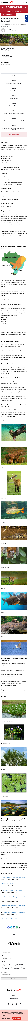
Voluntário (16, 968)
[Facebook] (20, 1004)
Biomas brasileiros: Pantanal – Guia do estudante (13, 877)
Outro (24, 968)
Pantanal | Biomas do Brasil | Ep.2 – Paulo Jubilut (13, 912)
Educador (8, 964)
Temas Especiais (18, 11)
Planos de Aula (10, 11)
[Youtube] (12, 1004)
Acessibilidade (14, 998)
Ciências (3, 50)
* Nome (3, 950)
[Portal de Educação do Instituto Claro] (14, 992)
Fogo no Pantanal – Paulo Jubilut (9, 919)
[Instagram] (8, 1004)
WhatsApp (4, 972)
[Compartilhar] (8, 927)
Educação (14, 7)
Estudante (20, 964)
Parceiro (6, 968)
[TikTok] (16, 1004)
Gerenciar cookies (6, 1018)
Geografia (8, 50)
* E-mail (3, 956)
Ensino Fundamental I (6, 56)
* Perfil (3, 962)
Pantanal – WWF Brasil (7, 883)
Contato (14, 995)
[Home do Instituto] (7, 2)
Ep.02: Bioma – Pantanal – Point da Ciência (12, 890)
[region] (14, 1015)
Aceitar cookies (16, 1018)
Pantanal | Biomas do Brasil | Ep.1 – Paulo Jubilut (13, 905)
